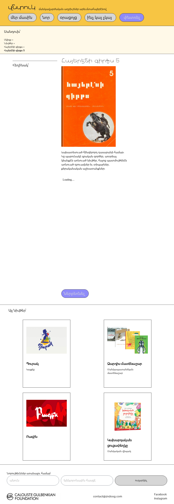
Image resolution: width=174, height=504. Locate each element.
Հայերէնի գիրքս (13, 47)
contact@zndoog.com (107, 496)
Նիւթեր (8, 43)
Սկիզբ (7, 40)
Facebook (160, 494)
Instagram (160, 498)
